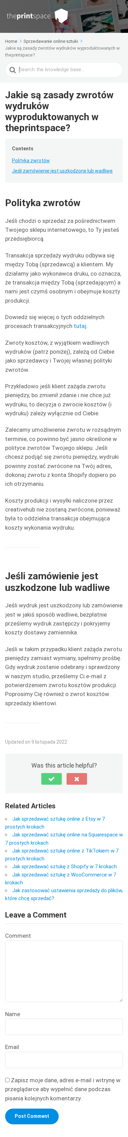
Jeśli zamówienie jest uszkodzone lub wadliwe (62, 171)
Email (12, 1047)
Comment (18, 935)
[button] (51, 779)
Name (12, 1014)
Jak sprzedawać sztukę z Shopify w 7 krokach (64, 866)
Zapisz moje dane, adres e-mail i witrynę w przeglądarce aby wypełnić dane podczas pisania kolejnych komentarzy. (62, 1089)
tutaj (80, 326)
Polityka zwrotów (31, 160)
